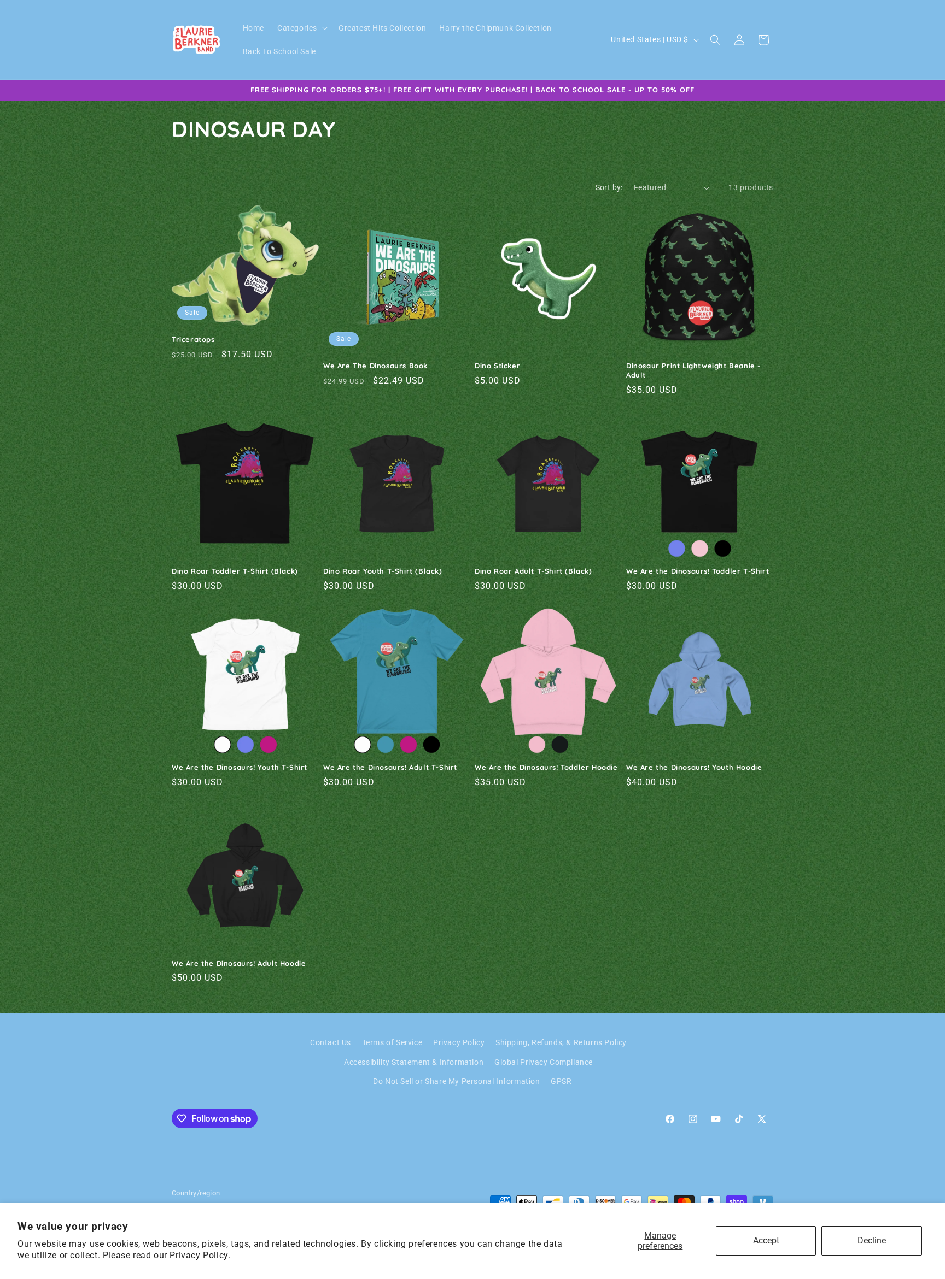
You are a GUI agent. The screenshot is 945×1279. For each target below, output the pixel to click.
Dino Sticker (497, 365)
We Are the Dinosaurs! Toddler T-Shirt (697, 571)
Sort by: (609, 187)
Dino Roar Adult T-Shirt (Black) (533, 571)
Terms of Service (392, 1042)
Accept (766, 1240)
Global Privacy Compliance (543, 1062)
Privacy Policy (459, 1042)
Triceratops (193, 339)
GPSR (561, 1081)
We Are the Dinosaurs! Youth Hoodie (694, 767)
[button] (301, 27)
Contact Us (330, 1042)
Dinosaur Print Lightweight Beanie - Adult (693, 370)
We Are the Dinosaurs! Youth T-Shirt (239, 767)
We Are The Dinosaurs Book (375, 365)
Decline (872, 1240)
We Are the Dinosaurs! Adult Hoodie (239, 963)
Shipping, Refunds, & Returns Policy (561, 1042)
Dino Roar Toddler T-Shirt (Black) (235, 571)
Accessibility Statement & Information (413, 1062)
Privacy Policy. (200, 1255)
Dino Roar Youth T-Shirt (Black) (382, 571)
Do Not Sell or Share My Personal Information (456, 1081)
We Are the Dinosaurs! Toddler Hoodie (546, 767)
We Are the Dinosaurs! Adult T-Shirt (390, 767)
